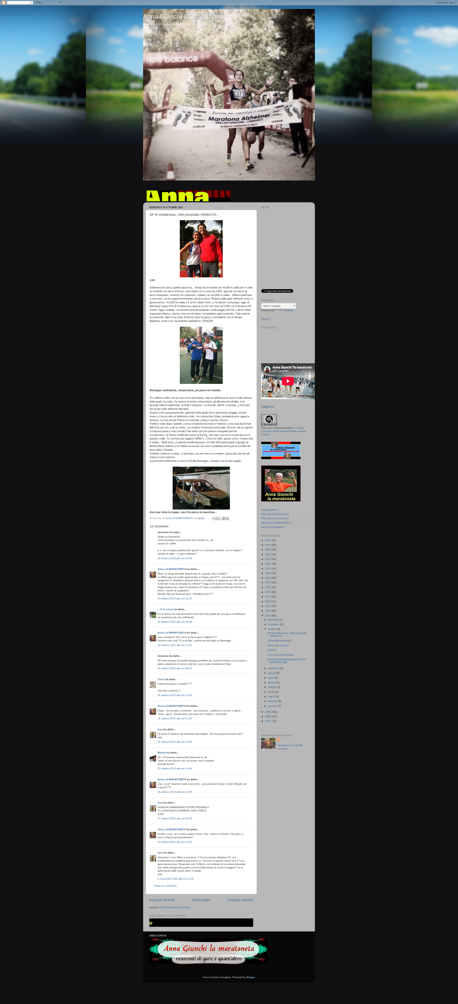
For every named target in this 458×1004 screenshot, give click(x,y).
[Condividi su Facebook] (224, 518)
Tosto (161, 679)
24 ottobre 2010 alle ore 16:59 (175, 621)
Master (162, 752)
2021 (268, 563)
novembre (274, 624)
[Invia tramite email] (214, 518)
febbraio (273, 701)
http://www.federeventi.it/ (275, 514)
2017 (268, 582)
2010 (268, 615)
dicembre (273, 619)
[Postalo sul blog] (217, 518)
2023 (268, 554)
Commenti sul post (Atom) (175, 907)
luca (160, 729)
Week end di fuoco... (279, 645)
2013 (268, 601)
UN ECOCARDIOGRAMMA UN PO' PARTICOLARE (287, 661)
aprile (271, 692)
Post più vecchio (240, 900)
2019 (268, 573)
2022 (268, 559)
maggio (272, 687)
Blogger (250, 977)
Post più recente (161, 900)
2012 (268, 606)
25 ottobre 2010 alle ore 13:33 (175, 742)
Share (264, 319)
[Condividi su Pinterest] (227, 518)
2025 (268, 545)
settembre (274, 668)
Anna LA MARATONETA (172, 569)
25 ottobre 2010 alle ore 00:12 (175, 668)
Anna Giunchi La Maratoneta (184, 16)
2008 (268, 716)
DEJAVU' (272, 650)
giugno (272, 682)
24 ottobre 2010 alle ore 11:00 (175, 598)
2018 (268, 578)
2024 (268, 549)
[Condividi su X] (221, 518)
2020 (268, 568)
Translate (287, 310)
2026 (268, 540)
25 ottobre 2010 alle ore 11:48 (175, 695)
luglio (271, 677)
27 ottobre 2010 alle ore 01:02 (175, 818)
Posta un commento (165, 885)
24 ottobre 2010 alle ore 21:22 (175, 645)
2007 (268, 721)
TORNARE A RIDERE (279, 640)
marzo (272, 696)
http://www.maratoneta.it (275, 518)
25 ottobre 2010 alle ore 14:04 (175, 768)
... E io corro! (165, 609)
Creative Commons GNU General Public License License (283, 431)
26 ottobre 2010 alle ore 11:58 (175, 792)
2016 (268, 587)
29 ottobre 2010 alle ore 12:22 (175, 842)
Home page (201, 900)
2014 (268, 596)
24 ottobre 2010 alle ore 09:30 (175, 558)
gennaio (273, 706)
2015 (268, 592)
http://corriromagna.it (273, 527)
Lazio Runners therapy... (281, 655)
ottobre (272, 629)
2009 (268, 712)
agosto (272, 673)
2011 (268, 610)
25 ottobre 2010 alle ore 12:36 (175, 718)
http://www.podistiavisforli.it (276, 522)
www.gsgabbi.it (269, 509)
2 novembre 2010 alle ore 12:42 (176, 878)
